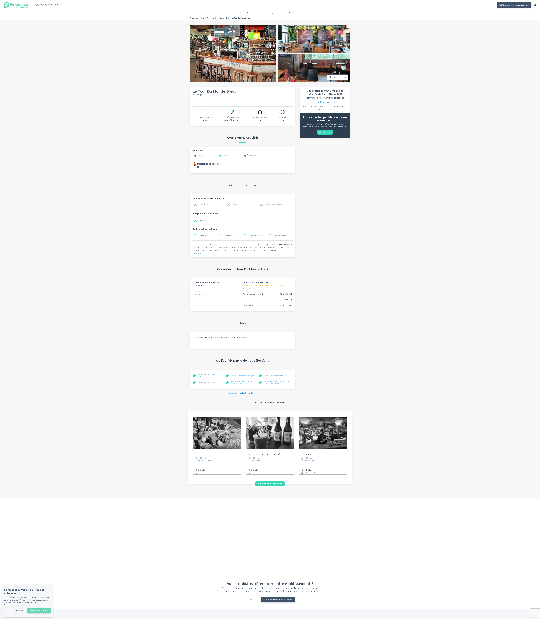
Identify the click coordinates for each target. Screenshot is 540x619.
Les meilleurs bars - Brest (208, 382)
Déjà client (251, 599)
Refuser (19, 610)
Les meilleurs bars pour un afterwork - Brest (241, 382)
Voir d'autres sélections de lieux (242, 393)
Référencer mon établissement (514, 5)
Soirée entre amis (247, 13)
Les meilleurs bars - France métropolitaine (208, 376)
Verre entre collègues (267, 13)
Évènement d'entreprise (290, 13)
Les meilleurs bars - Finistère (275, 376)
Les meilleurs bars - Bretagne (242, 376)
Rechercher (325, 132)
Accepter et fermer (39, 610)
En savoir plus (9, 605)
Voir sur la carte (200, 294)
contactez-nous (324, 109)
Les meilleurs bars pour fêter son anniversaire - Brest (276, 382)
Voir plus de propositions (270, 483)
